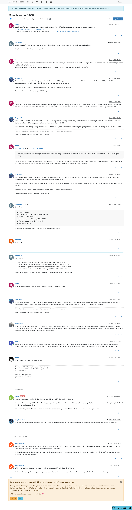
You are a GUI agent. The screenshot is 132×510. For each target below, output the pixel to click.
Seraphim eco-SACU (36, 148)
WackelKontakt (20, 443)
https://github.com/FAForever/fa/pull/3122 (65, 31)
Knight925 (18, 42)
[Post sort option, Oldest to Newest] (109, 18)
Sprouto (17, 341)
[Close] (121, 482)
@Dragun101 (28, 204)
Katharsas (18, 239)
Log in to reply (118, 19)
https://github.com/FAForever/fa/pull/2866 (29, 29)
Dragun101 (18, 78)
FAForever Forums (16, 2)
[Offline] (12, 79)
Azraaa (17, 357)
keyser (17, 24)
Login (20, 498)
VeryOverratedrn (20, 420)
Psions (17, 396)
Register (13, 498)
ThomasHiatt (19, 323)
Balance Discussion (16, 19)
